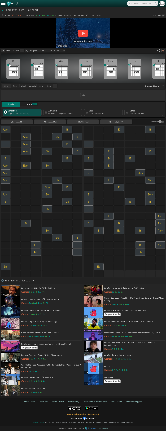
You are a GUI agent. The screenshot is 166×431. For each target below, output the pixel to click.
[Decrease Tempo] (3, 50)
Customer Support (134, 401)
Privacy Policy (73, 401)
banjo (41, 86)
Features (44, 401)
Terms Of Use (58, 401)
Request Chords (112, 314)
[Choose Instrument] (55, 86)
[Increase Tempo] (22, 50)
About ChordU (30, 401)
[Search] (155, 3)
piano (15, 86)
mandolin (32, 86)
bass (49, 86)
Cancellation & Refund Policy (95, 401)
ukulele (23, 86)
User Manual (116, 401)
